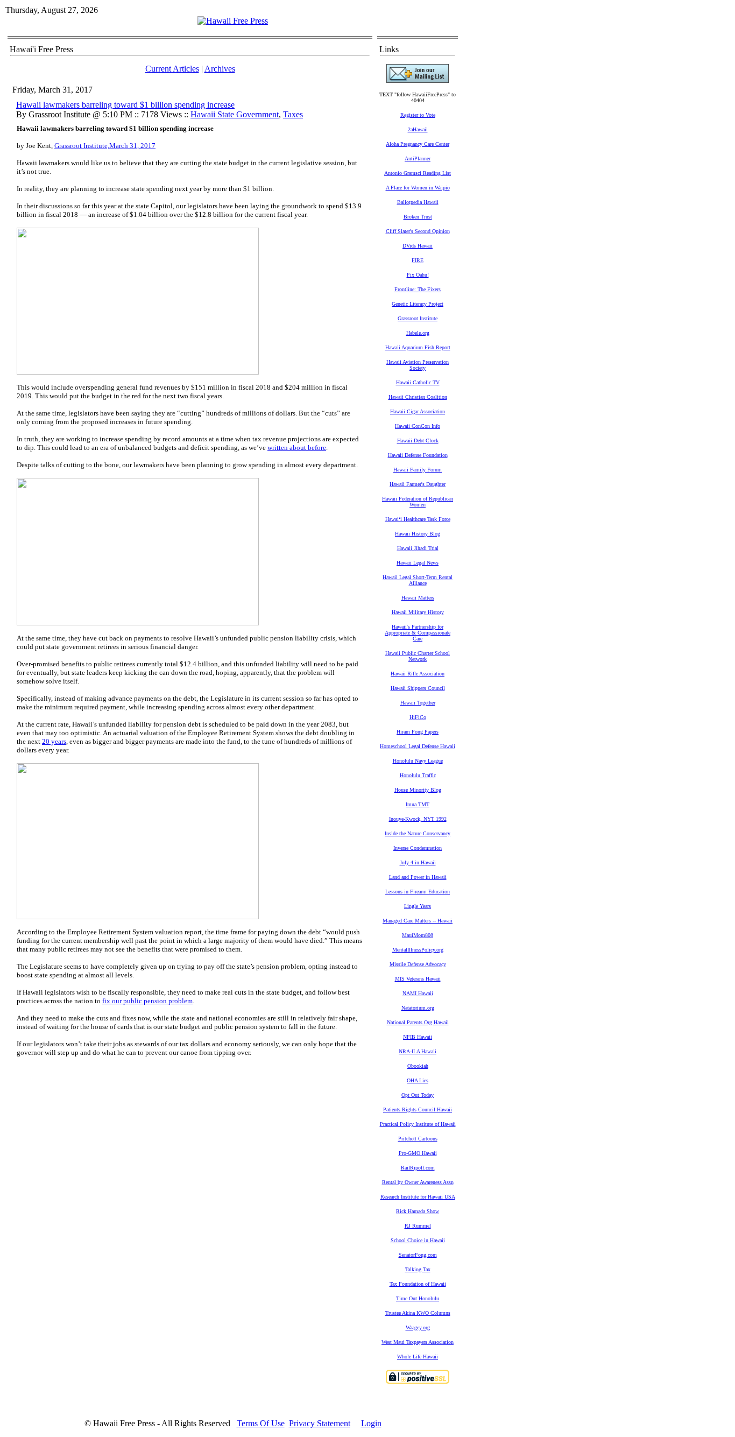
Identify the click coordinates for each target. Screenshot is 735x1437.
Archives (219, 68)
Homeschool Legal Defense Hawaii (417, 746)
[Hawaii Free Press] (232, 20)
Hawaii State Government (234, 114)
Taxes (293, 114)
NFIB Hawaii (417, 1037)
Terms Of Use (261, 1423)
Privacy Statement (319, 1423)
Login (371, 1423)
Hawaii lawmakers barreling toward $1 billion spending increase (125, 104)
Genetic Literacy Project (417, 304)
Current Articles (172, 68)
